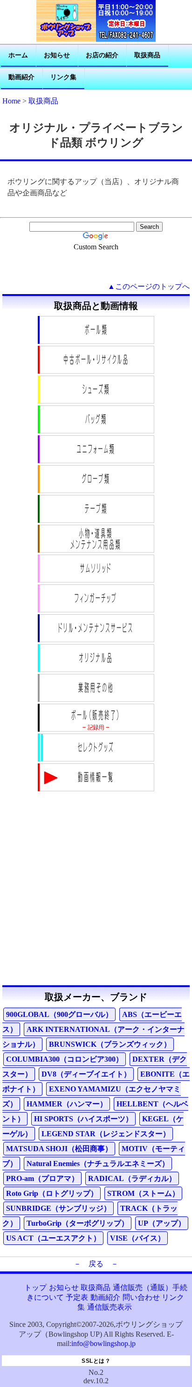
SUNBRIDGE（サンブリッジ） (58, 1208)
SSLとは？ (96, 1361)
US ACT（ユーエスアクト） (53, 1238)
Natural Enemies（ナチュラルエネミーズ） (98, 1163)
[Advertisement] (96, 889)
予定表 (77, 1297)
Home (11, 101)
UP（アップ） (161, 1223)
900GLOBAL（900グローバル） (59, 1014)
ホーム (18, 55)
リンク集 (63, 77)
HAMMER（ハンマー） (67, 1104)
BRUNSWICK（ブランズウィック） (110, 1044)
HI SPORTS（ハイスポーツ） (83, 1119)
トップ (35, 1287)
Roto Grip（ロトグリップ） (52, 1193)
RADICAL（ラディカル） (132, 1178)
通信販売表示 (109, 1307)
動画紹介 (21, 77)
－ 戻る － (96, 1264)
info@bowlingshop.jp (103, 1343)
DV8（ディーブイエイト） (86, 1074)
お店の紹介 (102, 55)
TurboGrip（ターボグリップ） (78, 1223)
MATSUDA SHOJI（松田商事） (59, 1149)
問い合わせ (141, 1297)
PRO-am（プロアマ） (42, 1178)
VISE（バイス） (137, 1238)
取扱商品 (147, 55)
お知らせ (57, 55)
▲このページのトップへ (149, 286)
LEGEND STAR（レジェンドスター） (105, 1134)
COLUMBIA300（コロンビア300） (64, 1059)
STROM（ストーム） (143, 1193)
